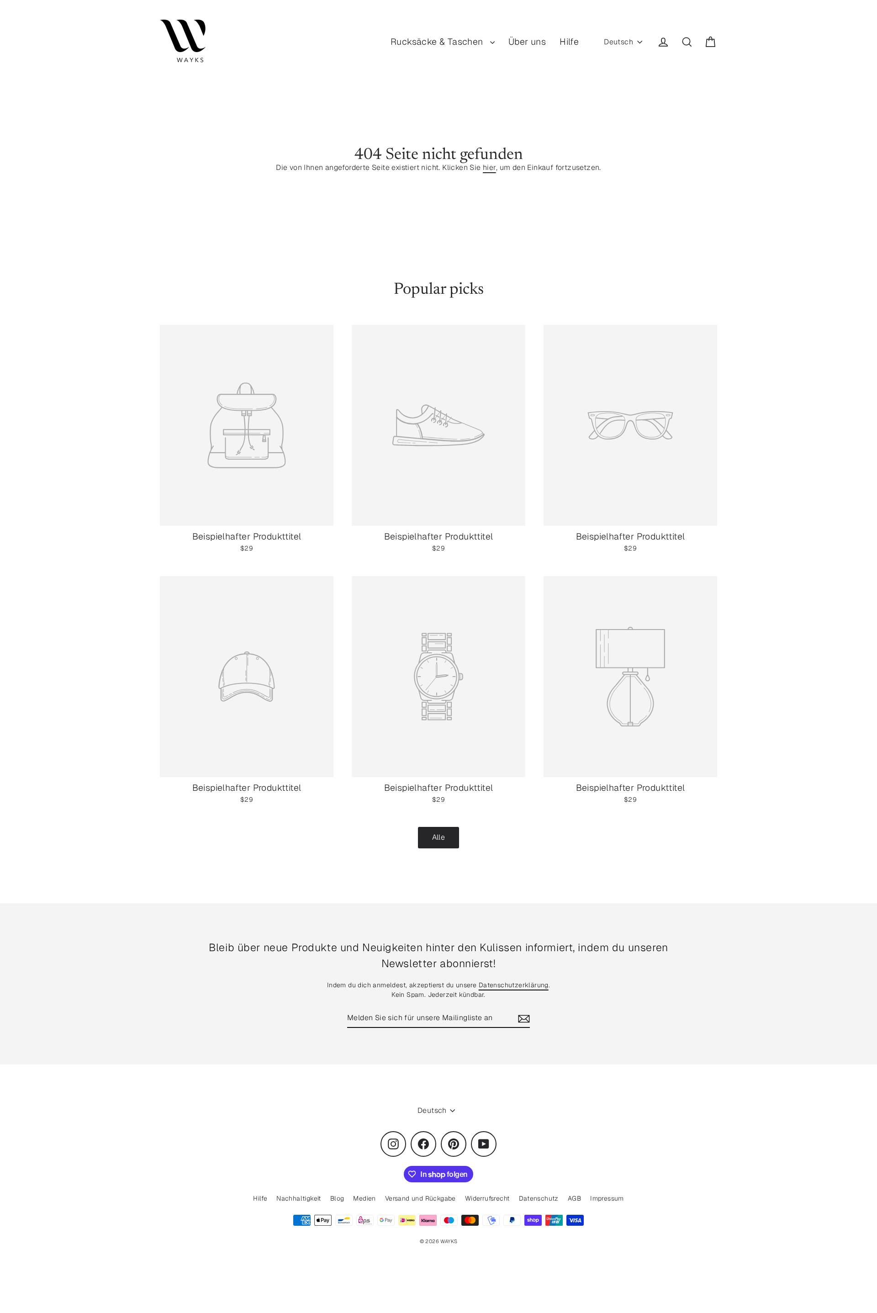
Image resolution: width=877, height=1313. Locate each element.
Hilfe (569, 42)
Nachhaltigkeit (298, 1198)
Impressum (607, 1198)
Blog (337, 1198)
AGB (574, 1198)
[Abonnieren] (522, 1018)
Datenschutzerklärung (514, 985)
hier (489, 167)
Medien (364, 1198)
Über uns (527, 42)
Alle (438, 837)
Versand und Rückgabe (420, 1198)
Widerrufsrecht (487, 1198)
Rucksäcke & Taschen (438, 42)
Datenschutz (539, 1198)
